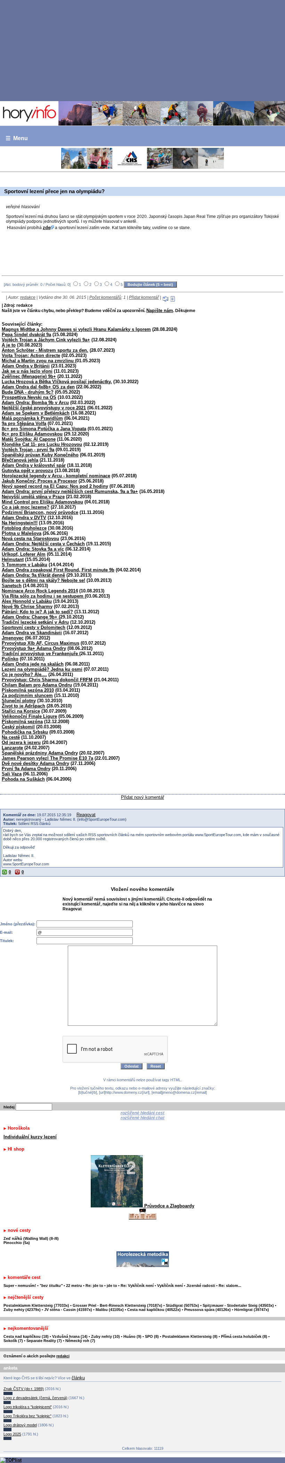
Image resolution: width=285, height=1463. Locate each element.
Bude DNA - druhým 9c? (28, 392)
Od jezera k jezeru (21, 742)
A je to (9, 345)
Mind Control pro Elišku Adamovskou (42, 502)
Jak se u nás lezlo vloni (27, 371)
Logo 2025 (12, 1434)
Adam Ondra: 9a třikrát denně (33, 575)
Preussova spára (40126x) (207, 1309)
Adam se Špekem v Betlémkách (36, 413)
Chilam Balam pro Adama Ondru (37, 685)
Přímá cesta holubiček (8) (244, 1336)
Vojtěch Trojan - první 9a (28, 449)
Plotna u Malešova (21, 533)
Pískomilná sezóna (22, 721)
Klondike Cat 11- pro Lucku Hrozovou (42, 444)
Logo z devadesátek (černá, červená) (35, 1398)
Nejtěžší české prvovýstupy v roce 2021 (44, 407)
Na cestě (11, 737)
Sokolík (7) (13, 1341)
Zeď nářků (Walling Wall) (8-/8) (31, 1238)
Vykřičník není (170, 1285)
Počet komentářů (105, 297)
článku (78, 1377)
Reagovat (86, 814)
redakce (27, 297)
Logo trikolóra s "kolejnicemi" (27, 1407)
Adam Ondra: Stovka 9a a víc (33, 549)
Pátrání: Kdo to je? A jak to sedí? (37, 611)
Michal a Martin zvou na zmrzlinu (38, 360)
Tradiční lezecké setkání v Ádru (35, 622)
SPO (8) (152, 1336)
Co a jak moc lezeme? (25, 507)
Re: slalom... (230, 1285)
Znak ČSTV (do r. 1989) (23, 1389)
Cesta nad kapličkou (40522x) (154, 1309)
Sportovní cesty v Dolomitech (33, 627)
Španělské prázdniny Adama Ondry (40, 753)
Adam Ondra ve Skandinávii (32, 632)
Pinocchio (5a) (16, 1243)
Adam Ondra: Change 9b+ (30, 617)
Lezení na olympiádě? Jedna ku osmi (42, 669)
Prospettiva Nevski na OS (29, 397)
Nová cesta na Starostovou (30, 538)
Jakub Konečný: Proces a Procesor (39, 481)
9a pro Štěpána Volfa (24, 423)
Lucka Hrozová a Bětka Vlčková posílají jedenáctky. (57, 381)
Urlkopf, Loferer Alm (24, 554)
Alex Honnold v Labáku (27, 601)
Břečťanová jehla (20, 460)
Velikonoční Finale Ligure (29, 716)
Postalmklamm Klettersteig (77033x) (36, 1305)
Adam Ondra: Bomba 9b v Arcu (35, 402)
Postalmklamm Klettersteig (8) (190, 1336)
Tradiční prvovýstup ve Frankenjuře (40, 653)
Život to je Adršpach (23, 705)
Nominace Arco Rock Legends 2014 (40, 590)
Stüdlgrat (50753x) (182, 1305)
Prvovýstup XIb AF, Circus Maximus (40, 643)
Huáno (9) (132, 1336)
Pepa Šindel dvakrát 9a (26, 334)
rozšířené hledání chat (142, 1117)
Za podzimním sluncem (27, 695)
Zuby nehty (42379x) (22, 1309)
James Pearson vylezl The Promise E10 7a (47, 758)
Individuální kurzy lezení (30, 1136)
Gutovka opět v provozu (27, 470)
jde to (112, 1285)
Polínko (10, 658)
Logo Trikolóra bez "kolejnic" (27, 1416)
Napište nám (159, 310)
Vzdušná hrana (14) (70, 1336)
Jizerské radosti (201, 1285)
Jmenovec (13, 637)
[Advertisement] (142, 50)
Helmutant (13, 559)
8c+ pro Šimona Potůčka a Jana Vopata (44, 428)
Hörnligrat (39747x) (251, 1309)
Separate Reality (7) (44, 1341)
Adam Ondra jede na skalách (33, 664)
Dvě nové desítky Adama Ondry (35, 763)
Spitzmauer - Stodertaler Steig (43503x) (238, 1305)
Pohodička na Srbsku (25, 732)
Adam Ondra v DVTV (24, 517)
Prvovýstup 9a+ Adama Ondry (34, 648)
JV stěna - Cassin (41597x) (68, 1309)
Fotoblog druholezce (24, 528)
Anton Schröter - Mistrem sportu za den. (45, 350)
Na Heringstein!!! (20, 522)
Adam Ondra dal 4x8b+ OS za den (38, 386)
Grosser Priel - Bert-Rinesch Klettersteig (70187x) (117, 1305)
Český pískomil (18, 726)
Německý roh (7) (80, 1341)
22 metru (74, 1285)
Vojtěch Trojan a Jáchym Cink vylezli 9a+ (46, 339)
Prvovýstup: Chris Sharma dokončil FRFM (47, 679)
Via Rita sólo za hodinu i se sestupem (43, 596)
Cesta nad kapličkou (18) (26, 1336)
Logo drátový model (20, 1425)
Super (8, 1285)
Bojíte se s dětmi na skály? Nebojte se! (43, 580)
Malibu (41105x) (110, 1309)
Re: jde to (95, 1285)
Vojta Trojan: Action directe (31, 355)
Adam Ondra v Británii (26, 366)
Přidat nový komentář (142, 797)
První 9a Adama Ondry (26, 768)
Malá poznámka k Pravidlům (32, 418)
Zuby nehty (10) (105, 1336)
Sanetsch (12, 585)
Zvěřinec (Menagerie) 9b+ (29, 376)
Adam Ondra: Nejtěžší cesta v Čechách (43, 543)
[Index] (142, 113)
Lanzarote (12, 747)
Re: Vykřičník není (137, 1285)
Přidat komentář (144, 297)
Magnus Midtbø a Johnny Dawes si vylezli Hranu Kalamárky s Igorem (76, 329)
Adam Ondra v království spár (34, 465)
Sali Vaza (12, 773)
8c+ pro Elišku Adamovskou (32, 434)
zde (46, 227)
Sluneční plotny (19, 700)
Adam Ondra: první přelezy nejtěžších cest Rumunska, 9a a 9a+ (70, 491)
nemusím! (27, 1285)
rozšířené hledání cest (142, 1112)
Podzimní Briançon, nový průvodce (40, 512)
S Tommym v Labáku (24, 564)
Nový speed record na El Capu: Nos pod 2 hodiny (55, 486)
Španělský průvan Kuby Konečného (40, 454)
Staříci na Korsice (21, 711)
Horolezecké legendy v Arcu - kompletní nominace (56, 475)
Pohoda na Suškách (23, 779)
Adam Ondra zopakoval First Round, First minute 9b (58, 570)
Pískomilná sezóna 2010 (28, 690)
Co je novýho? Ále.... (24, 674)
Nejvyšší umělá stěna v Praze (33, 496)
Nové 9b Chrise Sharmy (27, 606)
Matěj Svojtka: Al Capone (29, 439)
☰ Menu (17, 138)
